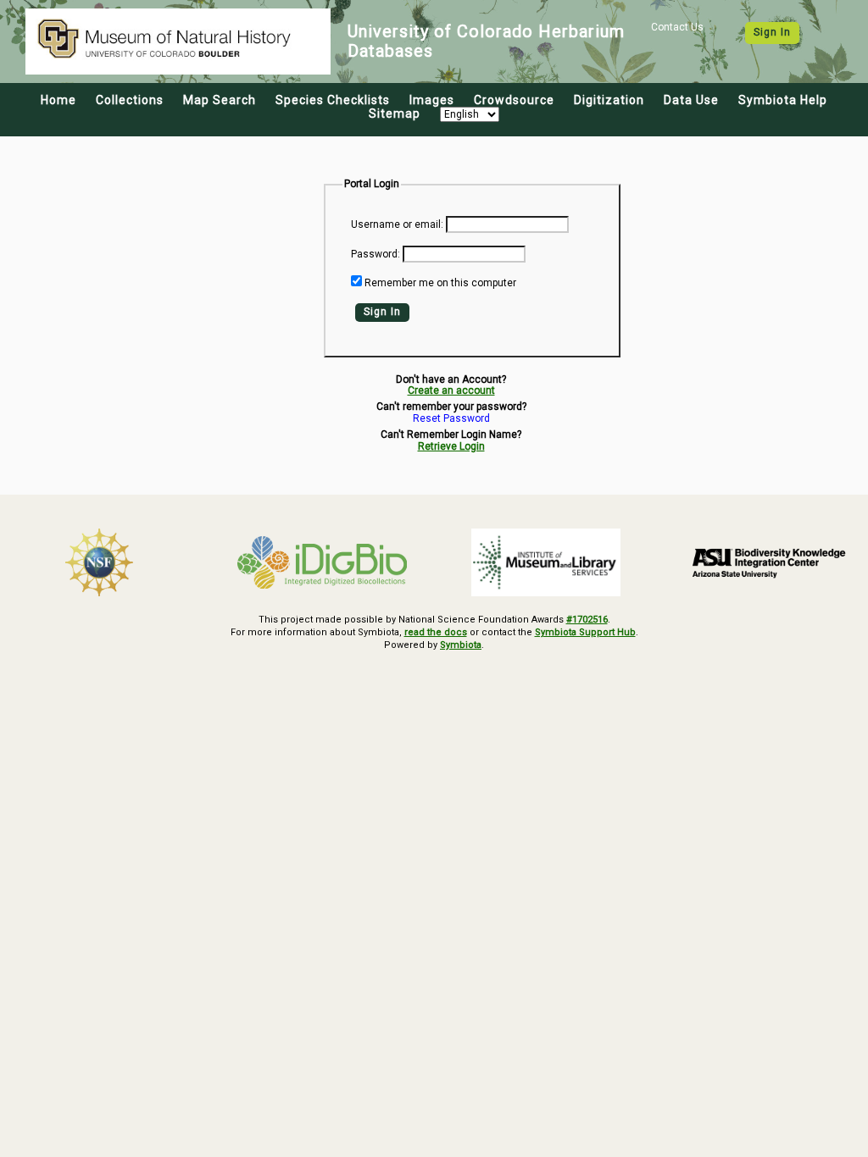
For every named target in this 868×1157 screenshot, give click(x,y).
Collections (130, 100)
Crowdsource (514, 100)
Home (58, 100)
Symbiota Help (782, 100)
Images (431, 100)
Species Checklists (332, 100)
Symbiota (460, 644)
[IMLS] (546, 562)
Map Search (219, 100)
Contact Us (677, 27)
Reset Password (451, 418)
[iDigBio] (323, 562)
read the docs (435, 632)
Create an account (451, 390)
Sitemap (394, 113)
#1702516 (587, 619)
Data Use (691, 100)
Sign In (772, 32)
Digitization (609, 100)
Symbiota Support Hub (585, 632)
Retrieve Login (451, 446)
